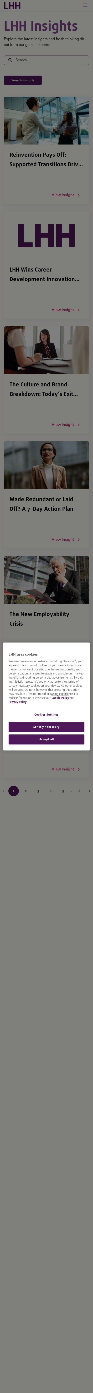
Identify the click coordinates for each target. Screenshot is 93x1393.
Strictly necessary (46, 727)
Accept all (46, 739)
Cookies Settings (46, 715)
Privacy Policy (17, 702)
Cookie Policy (60, 698)
